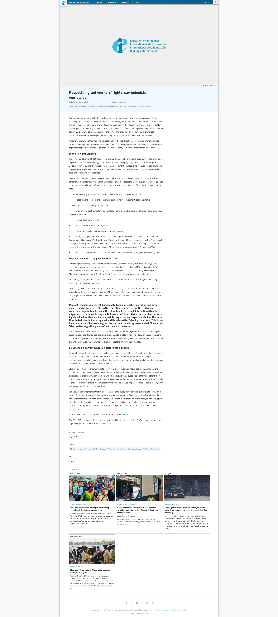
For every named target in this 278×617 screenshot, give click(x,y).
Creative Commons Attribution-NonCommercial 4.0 (168, 610)
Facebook (126, 603)
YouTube (137, 603)
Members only (215, 2)
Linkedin (152, 603)
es (211, 2)
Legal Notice (132, 613)
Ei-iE (63, 4)
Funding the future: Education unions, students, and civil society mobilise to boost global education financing (187, 501)
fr (208, 2)
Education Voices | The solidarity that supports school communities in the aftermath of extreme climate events (139, 499)
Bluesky (147, 603)
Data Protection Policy (143, 613)
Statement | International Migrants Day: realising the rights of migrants (92, 563)
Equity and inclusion (76, 437)
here (126, 414)
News (72, 461)
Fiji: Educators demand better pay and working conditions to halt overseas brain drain (92, 499)
